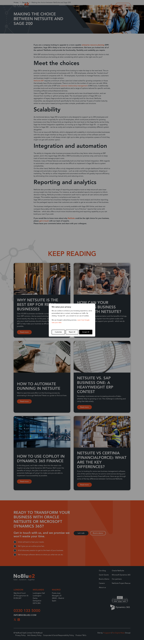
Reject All (72, 332)
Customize (58, 332)
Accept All (85, 332)
